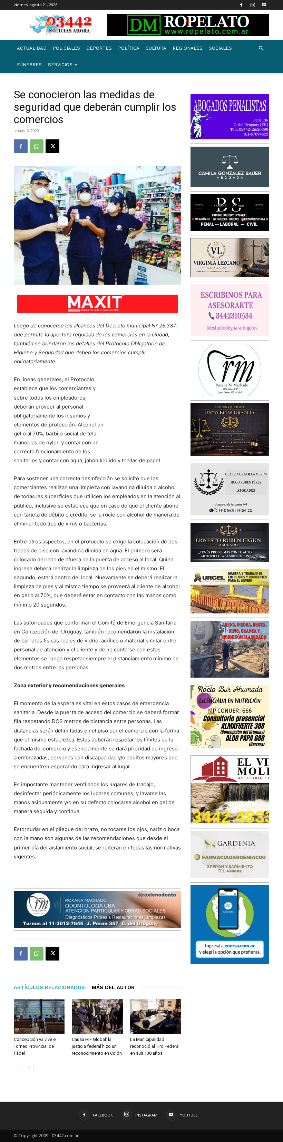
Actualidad (32, 48)
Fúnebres (29, 64)
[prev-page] (18, 1067)
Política (128, 48)
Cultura (156, 48)
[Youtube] (264, 5)
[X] (52, 146)
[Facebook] (241, 5)
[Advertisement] (146, 411)
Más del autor (113, 987)
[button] (261, 48)
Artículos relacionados (49, 987)
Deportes (99, 48)
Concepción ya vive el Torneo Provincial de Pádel (35, 1046)
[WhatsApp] (36, 146)
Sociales (220, 48)
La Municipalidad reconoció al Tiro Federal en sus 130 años (154, 1046)
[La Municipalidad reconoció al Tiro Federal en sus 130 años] (155, 1016)
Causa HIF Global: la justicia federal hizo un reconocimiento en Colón (97, 1046)
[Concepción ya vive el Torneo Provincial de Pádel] (39, 1016)
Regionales (188, 48)
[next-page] (29, 1067)
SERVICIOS (60, 64)
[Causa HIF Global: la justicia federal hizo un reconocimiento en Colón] (97, 1016)
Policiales (66, 48)
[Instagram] (252, 5)
